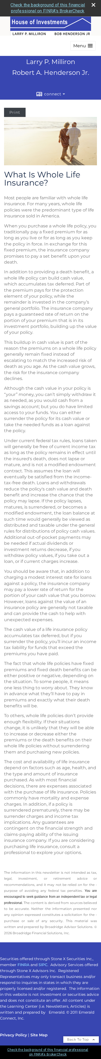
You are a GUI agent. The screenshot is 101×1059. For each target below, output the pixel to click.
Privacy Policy (13, 1035)
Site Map (39, 1035)
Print (14, 112)
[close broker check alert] (93, 5)
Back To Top (78, 1039)
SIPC (43, 964)
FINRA (23, 964)
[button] (83, 46)
